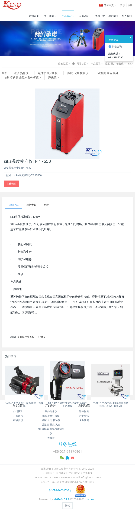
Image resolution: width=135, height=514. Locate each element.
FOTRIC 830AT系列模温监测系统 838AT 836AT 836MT (110, 404)
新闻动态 (84, 16)
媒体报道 (84, 411)
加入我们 (127, 16)
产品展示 (67, 16)
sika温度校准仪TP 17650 (31, 336)
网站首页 (34, 16)
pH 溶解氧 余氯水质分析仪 (22, 77)
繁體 (67, 505)
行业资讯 (84, 415)
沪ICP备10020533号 (62, 490)
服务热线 (67, 444)
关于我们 (49, 16)
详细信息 (14, 204)
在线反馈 (18, 420)
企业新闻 (84, 420)
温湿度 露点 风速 (108, 73)
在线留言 (18, 415)
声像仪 (52, 77)
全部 (4, 73)
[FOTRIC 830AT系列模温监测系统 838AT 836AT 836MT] (110, 380)
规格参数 (31, 204)
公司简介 (18, 411)
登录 (122, 5)
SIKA (130, 63)
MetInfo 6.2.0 (61, 499)
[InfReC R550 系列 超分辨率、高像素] (24, 380)
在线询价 (11, 183)
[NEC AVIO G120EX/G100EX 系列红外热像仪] (67, 380)
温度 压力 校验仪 (114, 63)
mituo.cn (91, 499)
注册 (130, 5)
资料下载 (100, 16)
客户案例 (113, 16)
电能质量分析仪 (48, 73)
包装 (46, 204)
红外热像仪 (21, 73)
